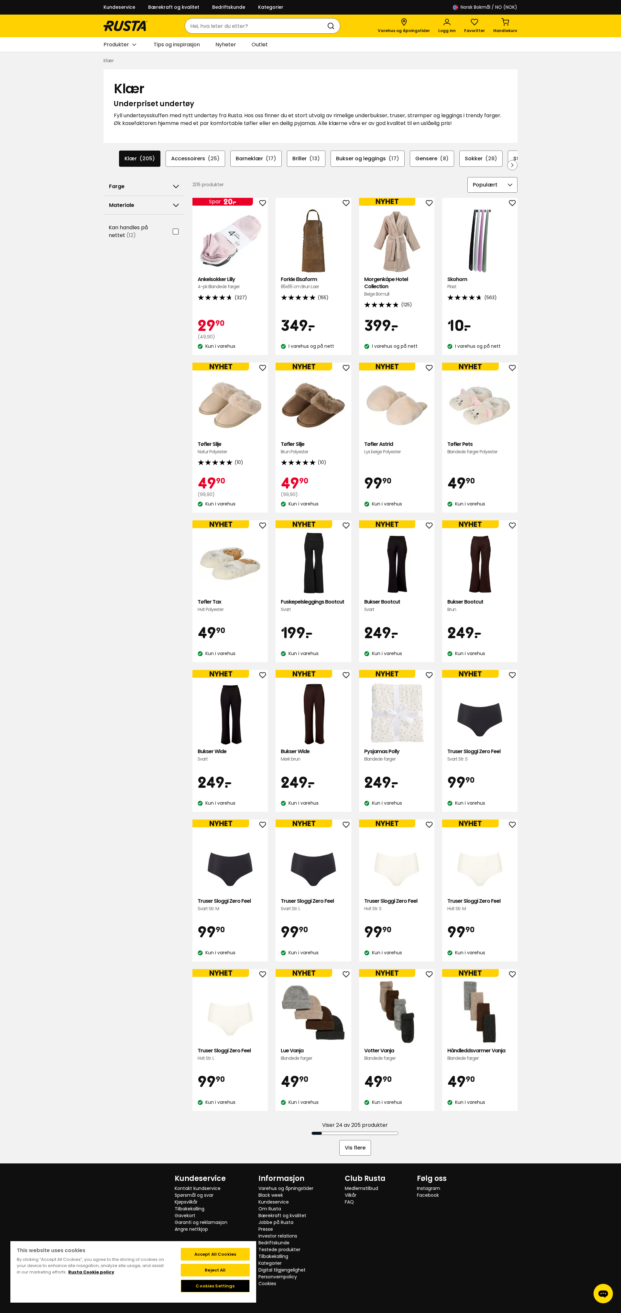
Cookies (267, 1283)
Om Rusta (269, 1208)
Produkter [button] (116, 44)
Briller (306, 158)
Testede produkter (279, 1249)
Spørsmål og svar (194, 1195)
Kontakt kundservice (198, 1188)
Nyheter (225, 44)
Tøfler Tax (210, 605)
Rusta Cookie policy (91, 1272)
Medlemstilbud (361, 1188)
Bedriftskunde (228, 7)
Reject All (215, 1270)
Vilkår (350, 1195)
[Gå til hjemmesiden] (125, 26)
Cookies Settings (215, 1286)
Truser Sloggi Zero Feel (473, 755)
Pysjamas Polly (381, 755)
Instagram (428, 1188)
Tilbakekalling (189, 1208)
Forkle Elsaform (300, 283)
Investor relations (277, 1236)
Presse (265, 1229)
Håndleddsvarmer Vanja (476, 1054)
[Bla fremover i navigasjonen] (512, 165)
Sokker (481, 158)
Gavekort (185, 1215)
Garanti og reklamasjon (201, 1222)
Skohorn (457, 283)
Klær (140, 158)
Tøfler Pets (472, 448)
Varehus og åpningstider (285, 1188)
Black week (270, 1195)
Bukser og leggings (367, 158)
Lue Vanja (296, 1054)
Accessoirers (195, 158)
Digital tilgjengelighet (282, 1270)
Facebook (428, 1195)
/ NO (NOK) (489, 7)
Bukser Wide (212, 755)
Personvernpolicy (277, 1276)
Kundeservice (119, 7)
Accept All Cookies (215, 1254)
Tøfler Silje (212, 448)
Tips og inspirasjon (177, 44)
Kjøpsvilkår (186, 1202)
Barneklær (256, 158)
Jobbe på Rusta (275, 1222)
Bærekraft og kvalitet (173, 7)
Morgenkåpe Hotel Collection (386, 286)
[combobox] (256, 25)
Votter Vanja (380, 1054)
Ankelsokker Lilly (219, 283)
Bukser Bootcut (382, 605)
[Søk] (332, 25)
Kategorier (270, 7)
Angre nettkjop (191, 1229)
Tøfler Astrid (382, 448)
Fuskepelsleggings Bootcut (312, 605)
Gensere (432, 158)
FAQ (349, 1202)
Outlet (260, 44)
